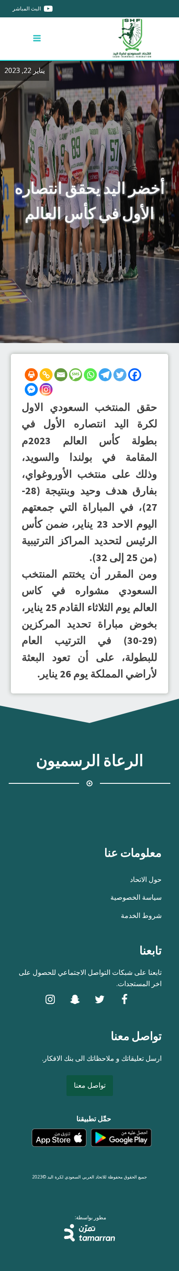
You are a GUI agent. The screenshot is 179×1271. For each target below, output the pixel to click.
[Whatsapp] (90, 374)
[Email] (60, 374)
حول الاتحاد (146, 879)
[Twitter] (119, 374)
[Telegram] (105, 374)
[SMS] (75, 374)
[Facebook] (134, 374)
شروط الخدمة (141, 915)
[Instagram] (46, 389)
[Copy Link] (46, 374)
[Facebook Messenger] (31, 389)
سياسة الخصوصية (136, 897)
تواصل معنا (90, 1085)
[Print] (31, 374)
